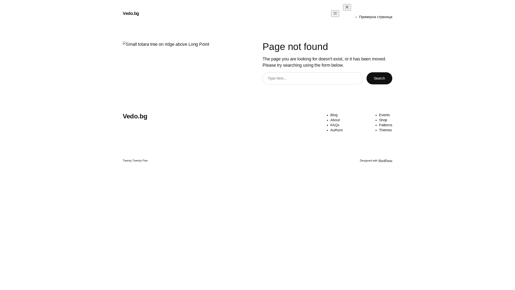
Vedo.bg (131, 13)
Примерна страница (375, 17)
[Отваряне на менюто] (335, 13)
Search (379, 78)
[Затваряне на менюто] (347, 7)
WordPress (385, 160)
